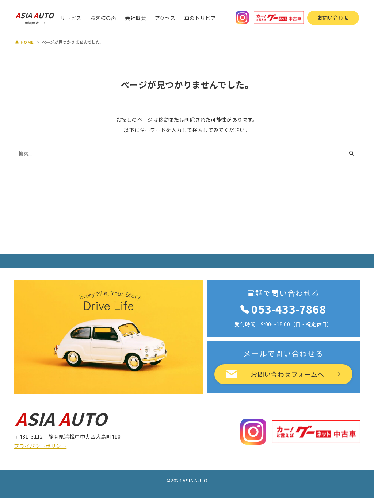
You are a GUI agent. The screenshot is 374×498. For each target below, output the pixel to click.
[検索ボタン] (351, 153)
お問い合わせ (333, 17)
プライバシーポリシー (40, 446)
